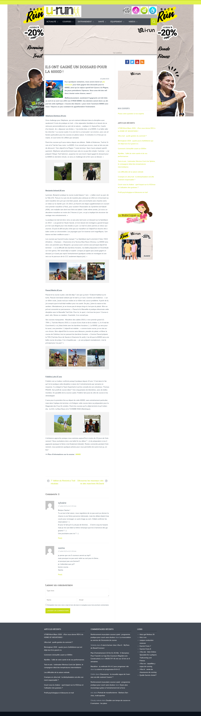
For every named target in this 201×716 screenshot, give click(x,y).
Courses (67, 22)
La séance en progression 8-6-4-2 (107, 669)
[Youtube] (137, 62)
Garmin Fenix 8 (145, 649)
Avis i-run (143, 637)
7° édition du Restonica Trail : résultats (63, 482)
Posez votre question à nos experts (131, 114)
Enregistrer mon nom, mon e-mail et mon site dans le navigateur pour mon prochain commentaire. (78, 605)
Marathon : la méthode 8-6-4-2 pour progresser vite (110, 666)
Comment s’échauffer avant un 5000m (132, 148)
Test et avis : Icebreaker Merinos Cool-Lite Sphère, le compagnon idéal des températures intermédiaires (136, 164)
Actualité (51, 22)
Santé (101, 22)
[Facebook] (127, 62)
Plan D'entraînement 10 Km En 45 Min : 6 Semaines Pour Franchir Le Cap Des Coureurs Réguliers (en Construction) (110, 656)
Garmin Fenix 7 (145, 646)
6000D (78, 454)
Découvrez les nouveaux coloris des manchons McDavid (90, 482)
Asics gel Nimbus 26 (147, 634)
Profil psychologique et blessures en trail (133, 192)
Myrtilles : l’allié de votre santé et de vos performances (64, 660)
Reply (60, 538)
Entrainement (85, 22)
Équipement (116, 22)
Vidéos (132, 22)
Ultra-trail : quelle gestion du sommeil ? (132, 136)
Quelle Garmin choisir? (148, 675)
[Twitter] (132, 62)
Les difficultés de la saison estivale (130, 172)
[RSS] (142, 62)
